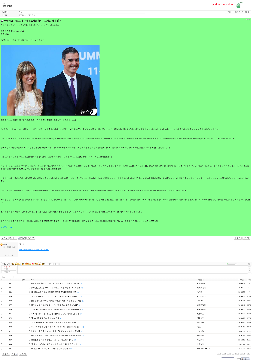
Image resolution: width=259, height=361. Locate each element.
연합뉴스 (200, 314)
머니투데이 (201, 296)
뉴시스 (199, 292)
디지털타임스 (202, 283)
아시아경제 (201, 288)
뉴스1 (21, 12)
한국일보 (200, 344)
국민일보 (200, 335)
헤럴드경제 (201, 305)
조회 (249, 280)
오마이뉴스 (201, 331)
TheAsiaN (200, 301)
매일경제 (200, 340)
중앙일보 (200, 318)
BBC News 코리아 (203, 349)
